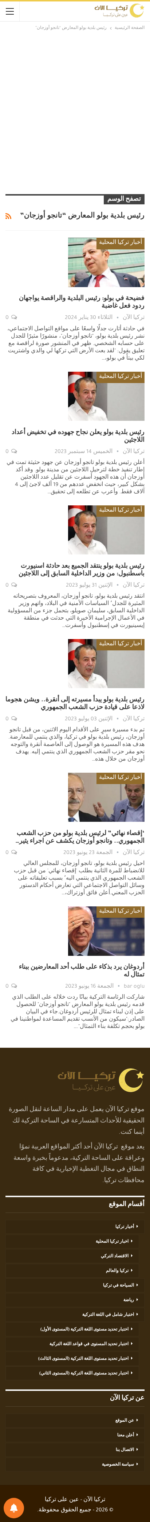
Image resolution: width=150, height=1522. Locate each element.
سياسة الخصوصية (118, 1465)
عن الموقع (124, 1421)
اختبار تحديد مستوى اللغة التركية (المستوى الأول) (84, 1330)
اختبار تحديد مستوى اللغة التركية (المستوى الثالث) (83, 1359)
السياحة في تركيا (118, 1286)
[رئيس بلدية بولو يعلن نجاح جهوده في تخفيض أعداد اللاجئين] (106, 396)
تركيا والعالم (117, 1271)
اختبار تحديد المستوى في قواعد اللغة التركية (89, 1344)
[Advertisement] (75, 111)
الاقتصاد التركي (115, 1256)
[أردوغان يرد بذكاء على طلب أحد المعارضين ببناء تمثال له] (106, 930)
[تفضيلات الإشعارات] (14, 1508)
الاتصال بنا (125, 1450)
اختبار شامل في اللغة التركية (108, 1315)
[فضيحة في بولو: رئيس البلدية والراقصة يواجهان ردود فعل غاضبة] (106, 262)
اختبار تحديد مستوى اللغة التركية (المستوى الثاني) (84, 1373)
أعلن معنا (125, 1435)
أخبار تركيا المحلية (120, 243)
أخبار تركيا (124, 1227)
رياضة (128, 1300)
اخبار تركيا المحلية (112, 1242)
